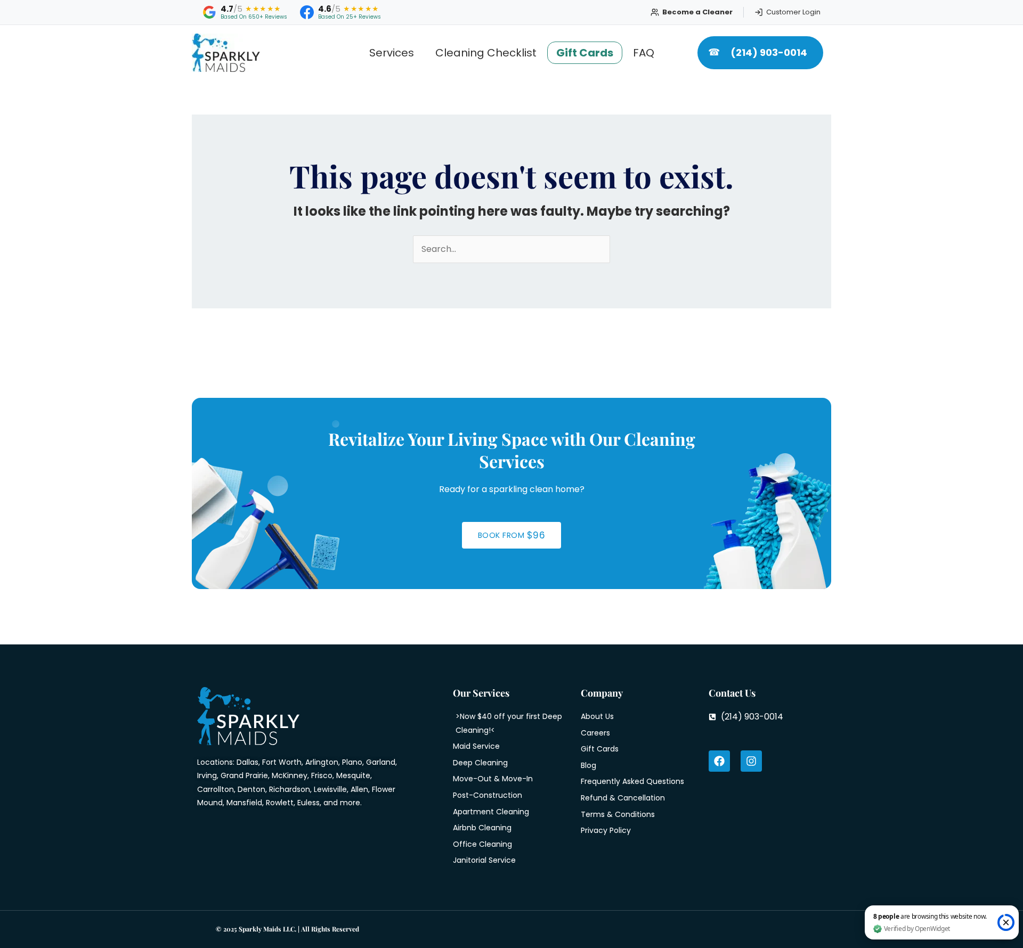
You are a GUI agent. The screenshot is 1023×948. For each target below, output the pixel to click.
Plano (352, 762)
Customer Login (793, 12)
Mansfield (244, 802)
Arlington (321, 762)
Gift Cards (584, 52)
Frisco (321, 775)
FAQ (643, 52)
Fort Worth (282, 762)
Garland (380, 762)
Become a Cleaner (697, 12)
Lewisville (330, 789)
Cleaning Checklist (486, 52)
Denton (251, 789)
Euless (308, 802)
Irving (207, 775)
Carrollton (215, 789)
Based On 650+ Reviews (254, 17)
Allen (359, 789)
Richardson (289, 789)
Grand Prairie (244, 775)
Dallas (247, 762)
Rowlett (280, 802)
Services (391, 52)
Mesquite (353, 775)
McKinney (289, 775)
